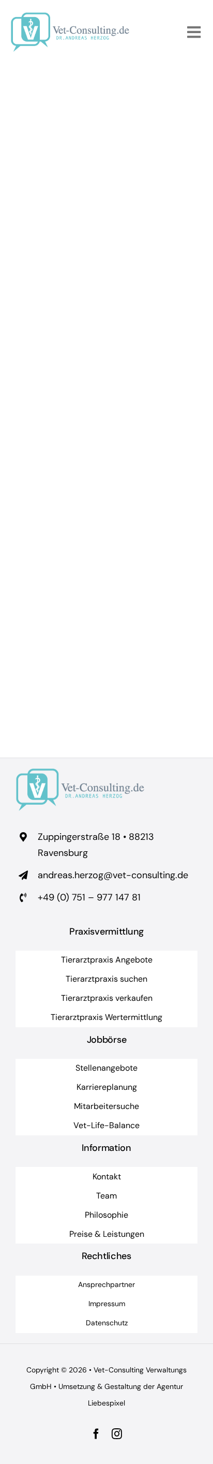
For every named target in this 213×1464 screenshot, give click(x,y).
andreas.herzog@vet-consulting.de (113, 875)
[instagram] (117, 1434)
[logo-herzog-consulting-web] (70, 17)
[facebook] (96, 1434)
